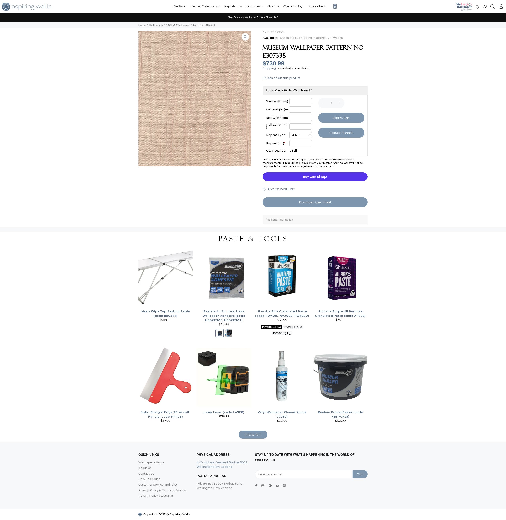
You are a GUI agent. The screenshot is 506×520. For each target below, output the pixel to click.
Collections (156, 25)
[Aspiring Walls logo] (26, 7)
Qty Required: (276, 150)
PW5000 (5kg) (282, 333)
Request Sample (341, 133)
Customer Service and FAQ (157, 484)
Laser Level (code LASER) (223, 412)
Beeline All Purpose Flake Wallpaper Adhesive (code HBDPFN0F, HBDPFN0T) (224, 316)
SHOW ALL (253, 435)
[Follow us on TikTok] (284, 484)
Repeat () (275, 143)
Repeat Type (275, 135)
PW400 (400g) (271, 327)
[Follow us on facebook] (256, 485)
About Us (145, 468)
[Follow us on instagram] (263, 485)
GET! (360, 474)
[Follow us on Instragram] (465, 6)
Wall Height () (277, 109)
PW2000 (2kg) (293, 327)
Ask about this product (284, 78)
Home (142, 25)
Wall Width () (277, 101)
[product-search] (492, 7)
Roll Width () (277, 117)
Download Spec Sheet (315, 202)
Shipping (269, 68)
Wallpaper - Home (151, 462)
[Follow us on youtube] (277, 485)
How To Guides (149, 479)
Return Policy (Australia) (155, 495)
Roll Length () (277, 126)
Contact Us (146, 473)
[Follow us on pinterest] (270, 485)
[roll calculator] (334, 6)
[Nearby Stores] (478, 7)
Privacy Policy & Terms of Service (162, 490)
